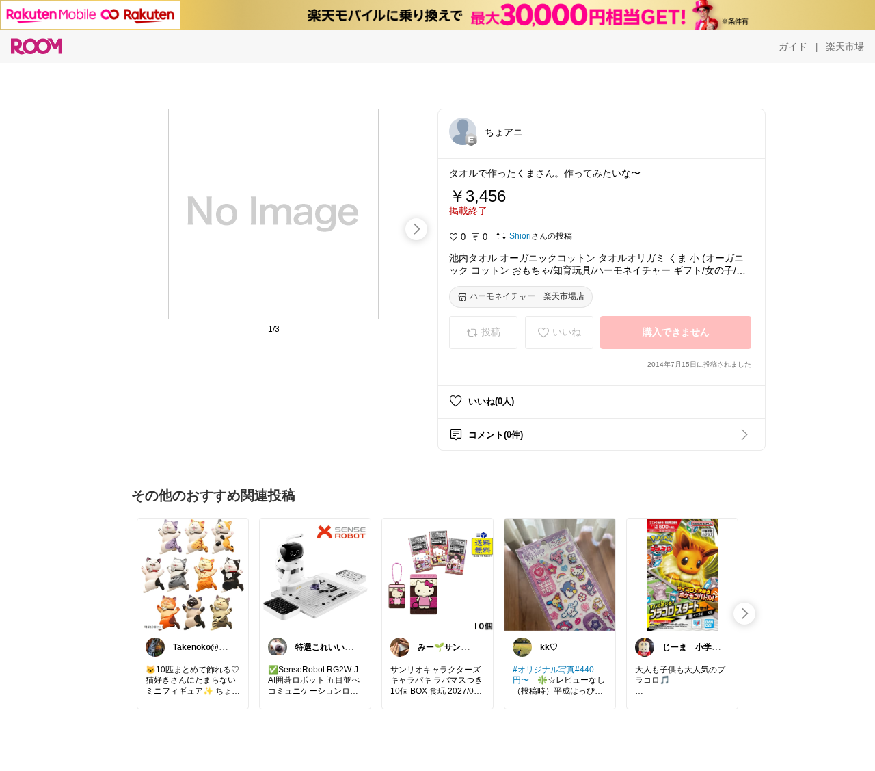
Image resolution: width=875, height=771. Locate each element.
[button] (462, 131)
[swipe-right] (416, 229)
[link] (192, 574)
